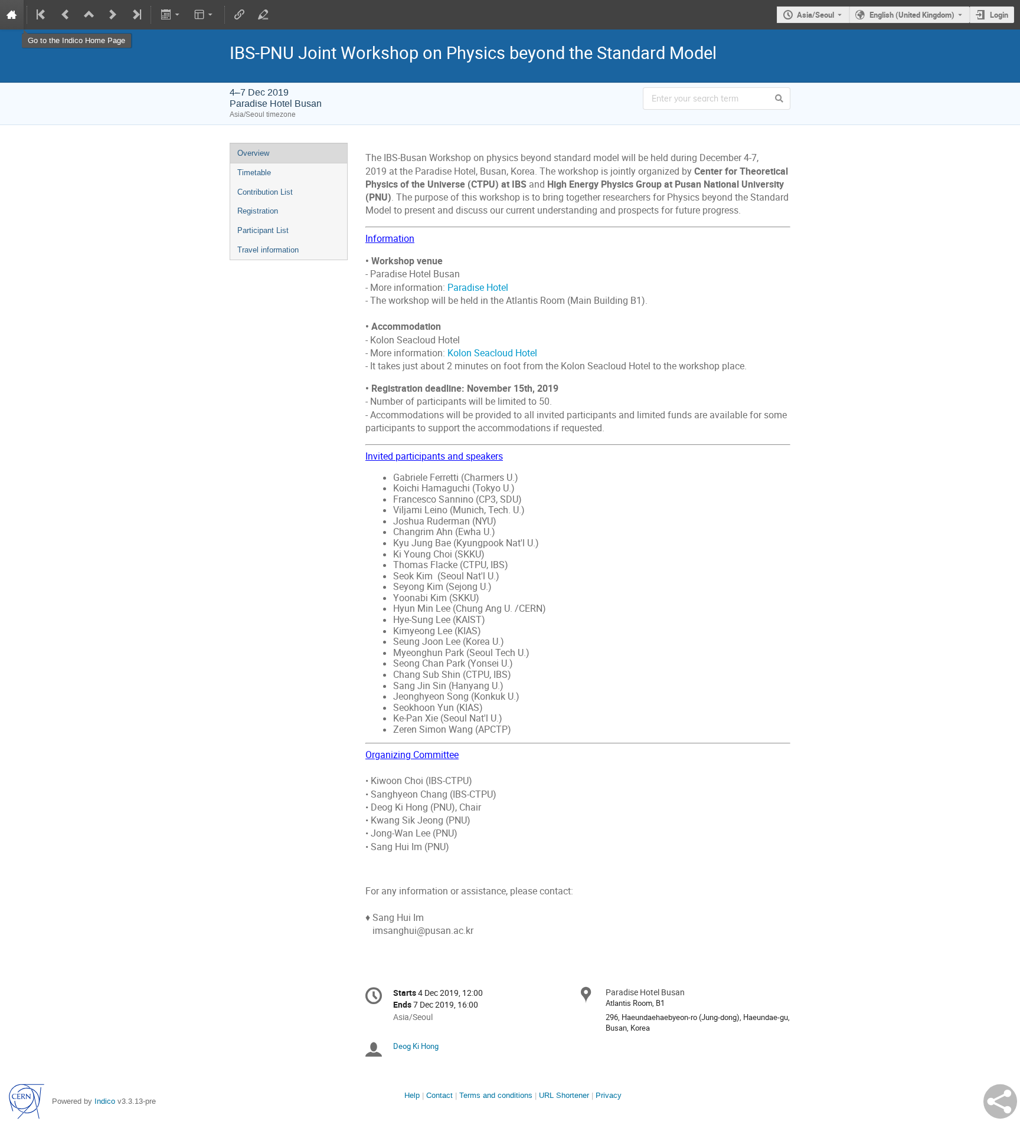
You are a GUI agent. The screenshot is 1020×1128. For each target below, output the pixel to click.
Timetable (254, 172)
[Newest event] (136, 14)
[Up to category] (89, 14)
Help (412, 1095)
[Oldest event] (42, 14)
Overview (253, 153)
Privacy (609, 1095)
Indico (104, 1101)
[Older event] (65, 14)
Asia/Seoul (815, 14)
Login (999, 14)
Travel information (268, 249)
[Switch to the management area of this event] (263, 14)
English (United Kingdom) (911, 14)
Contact (439, 1095)
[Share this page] (1000, 1101)
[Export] (171, 14)
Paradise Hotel (477, 287)
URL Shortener (564, 1095)
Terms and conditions (495, 1095)
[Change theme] (204, 14)
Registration (257, 210)
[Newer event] (113, 14)
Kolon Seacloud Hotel (492, 353)
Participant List (263, 230)
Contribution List (265, 192)
